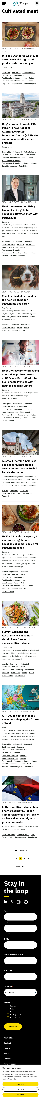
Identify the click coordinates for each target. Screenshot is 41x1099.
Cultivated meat (28, 72)
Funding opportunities (17, 1015)
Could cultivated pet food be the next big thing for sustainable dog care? (19, 299)
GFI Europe (30, 244)
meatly (19, 327)
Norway (23, 758)
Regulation (6, 84)
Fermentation (7, 75)
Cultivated (6, 72)
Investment (18, 155)
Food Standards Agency (11, 78)
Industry (30, 409)
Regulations (17, 84)
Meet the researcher (10, 247)
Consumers (14, 664)
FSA (23, 580)
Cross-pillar (6, 152)
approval (5, 325)
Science (25, 163)
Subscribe (13, 1026)
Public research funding (11, 160)
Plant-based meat (9, 415)
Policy (24, 78)
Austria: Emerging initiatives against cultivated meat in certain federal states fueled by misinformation (19, 466)
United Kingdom (30, 84)
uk (24, 330)
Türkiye (5, 767)
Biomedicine (6, 242)
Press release (27, 81)
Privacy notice (12, 1079)
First (9, 922)
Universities (28, 767)
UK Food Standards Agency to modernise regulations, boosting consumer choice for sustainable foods (20, 542)
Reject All (20, 1095)
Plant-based (30, 155)
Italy (33, 834)
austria (5, 490)
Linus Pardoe (7, 583)
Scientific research (9, 166)
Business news (15, 1012)
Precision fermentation (11, 81)
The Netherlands (25, 764)
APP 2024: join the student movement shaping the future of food (20, 719)
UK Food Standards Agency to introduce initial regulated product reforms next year (20, 59)
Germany (20, 244)
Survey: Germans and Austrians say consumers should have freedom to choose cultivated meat (17, 637)
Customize (20, 1089)
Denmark (20, 747)
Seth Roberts (20, 675)
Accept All (20, 1084)
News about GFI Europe (18, 1018)
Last (9, 934)
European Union (8, 670)
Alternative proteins (10, 572)
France (17, 753)
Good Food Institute (10, 755)
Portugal (17, 761)
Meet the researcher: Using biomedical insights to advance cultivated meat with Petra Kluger (20, 212)
